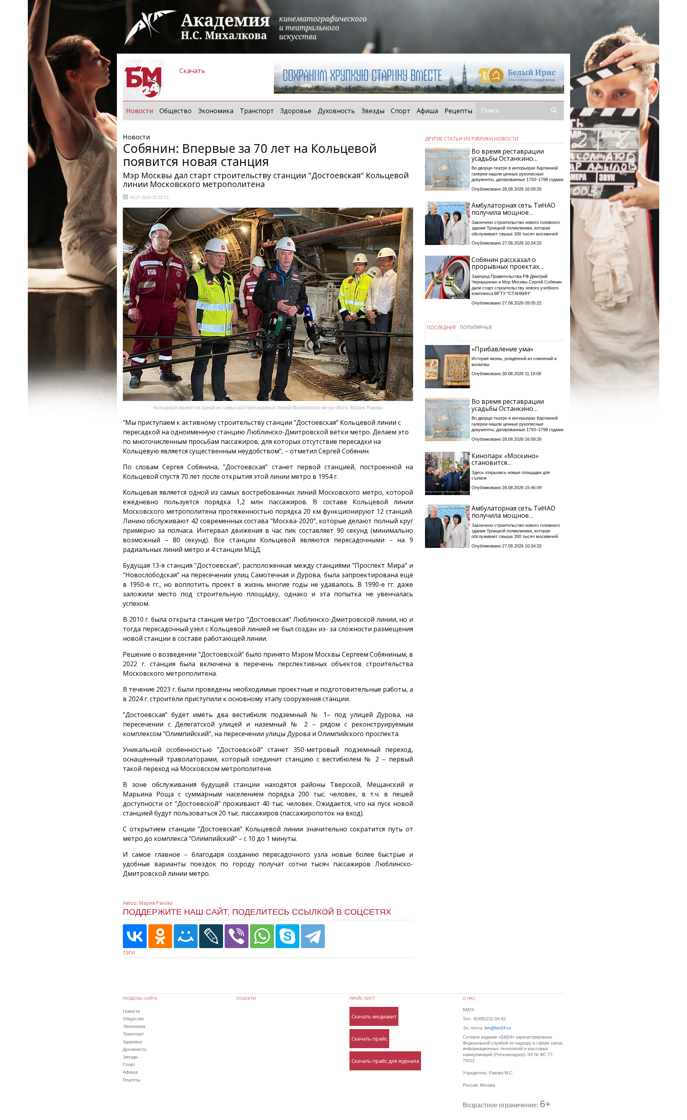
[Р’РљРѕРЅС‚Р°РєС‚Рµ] (135, 936)
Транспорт (257, 110)
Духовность (336, 110)
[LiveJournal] (211, 936)
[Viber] (236, 936)
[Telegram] (313, 936)
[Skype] (287, 936)
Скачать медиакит (373, 1016)
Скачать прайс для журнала (385, 1060)
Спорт (400, 110)
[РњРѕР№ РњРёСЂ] (186, 936)
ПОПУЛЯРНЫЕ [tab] (476, 327)
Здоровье (295, 110)
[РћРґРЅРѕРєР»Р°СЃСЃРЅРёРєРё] (160, 936)
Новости (141, 110)
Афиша (427, 110)
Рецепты (458, 110)
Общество (175, 110)
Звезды (372, 110)
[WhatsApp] (262, 936)
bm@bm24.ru (498, 1028)
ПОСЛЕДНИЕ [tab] (441, 327)
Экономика (215, 110)
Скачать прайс (369, 1038)
